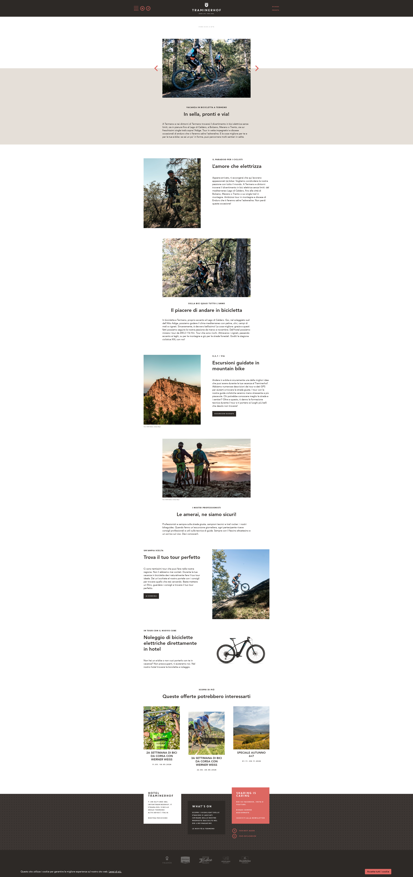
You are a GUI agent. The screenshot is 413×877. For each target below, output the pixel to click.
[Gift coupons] (142, 8)
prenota (275, 10)
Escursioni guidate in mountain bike (235, 366)
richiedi (275, 7)
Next (257, 68)
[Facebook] (234, 830)
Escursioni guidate (224, 414)
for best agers (247, 831)
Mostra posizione (157, 818)
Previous (156, 68)
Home (201, 27)
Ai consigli (151, 596)
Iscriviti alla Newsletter (250, 818)
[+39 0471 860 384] (148, 8)
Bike (206, 27)
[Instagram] (234, 836)
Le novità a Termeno (203, 829)
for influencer (247, 836)
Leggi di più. (115, 871)
